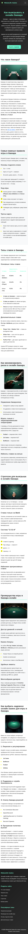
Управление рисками (6, 911)
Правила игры (4, 892)
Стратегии (3, 898)
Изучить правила (14, 47)
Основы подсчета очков (7, 917)
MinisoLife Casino (10, 3)
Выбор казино (4, 901)
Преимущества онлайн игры (8, 914)
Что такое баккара (5, 889)
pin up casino (11, 129)
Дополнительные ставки (7, 919)
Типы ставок (4, 895)
